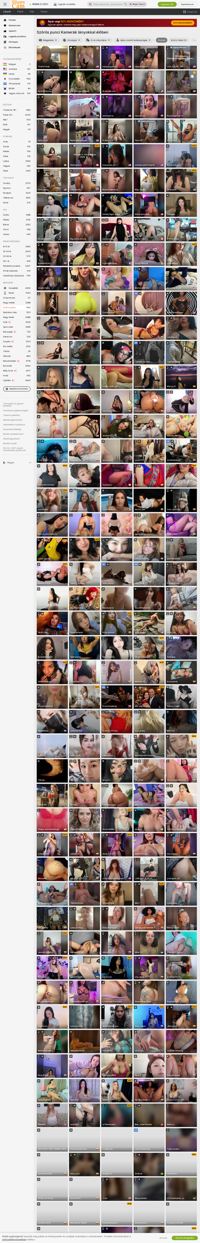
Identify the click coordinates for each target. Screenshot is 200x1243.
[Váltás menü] (5, 4)
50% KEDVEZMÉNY (182, 23)
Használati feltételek (12, 429)
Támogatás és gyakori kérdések (13, 405)
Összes (161, 40)
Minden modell (10, 443)
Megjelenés (48, 40)
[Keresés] (125, 4)
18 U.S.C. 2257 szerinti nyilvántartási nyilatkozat (14, 449)
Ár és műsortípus (99, 40)
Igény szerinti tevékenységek (133, 40)
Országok (72, 40)
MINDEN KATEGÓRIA (18, 389)
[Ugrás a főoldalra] (18, 4)
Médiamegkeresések (12, 420)
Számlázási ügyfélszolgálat (15, 410)
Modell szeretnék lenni (13, 434)
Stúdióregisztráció (11, 439)
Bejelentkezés (187, 4)
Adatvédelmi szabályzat (14, 425)
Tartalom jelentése (11, 415)
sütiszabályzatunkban (14, 1239)
